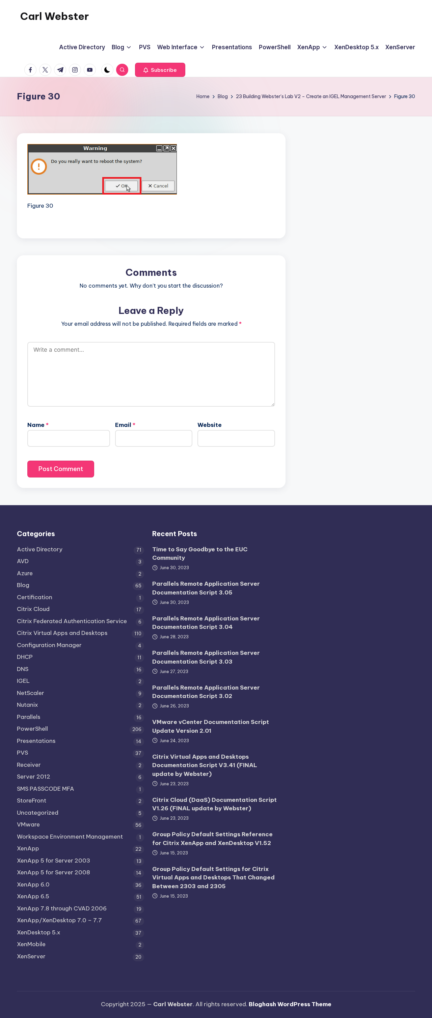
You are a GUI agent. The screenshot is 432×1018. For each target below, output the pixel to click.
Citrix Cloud (33, 609)
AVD (23, 561)
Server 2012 (33, 776)
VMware (28, 824)
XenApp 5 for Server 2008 (53, 872)
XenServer (31, 956)
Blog (23, 585)
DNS (22, 669)
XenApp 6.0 (33, 884)
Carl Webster (54, 16)
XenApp (28, 848)
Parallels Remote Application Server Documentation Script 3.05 (206, 588)
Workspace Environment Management (70, 836)
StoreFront (31, 800)
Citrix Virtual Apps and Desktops (62, 633)
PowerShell (32, 728)
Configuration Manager (49, 645)
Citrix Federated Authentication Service (72, 621)
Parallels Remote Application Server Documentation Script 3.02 (206, 692)
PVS (22, 752)
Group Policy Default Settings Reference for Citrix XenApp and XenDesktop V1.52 (212, 839)
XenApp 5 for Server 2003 (53, 860)
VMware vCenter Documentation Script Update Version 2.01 (210, 726)
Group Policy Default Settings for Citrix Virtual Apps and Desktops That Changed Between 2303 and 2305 (213, 877)
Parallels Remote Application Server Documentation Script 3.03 (206, 657)
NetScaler (30, 693)
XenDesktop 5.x (38, 932)
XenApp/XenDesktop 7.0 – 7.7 (59, 920)
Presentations (36, 741)
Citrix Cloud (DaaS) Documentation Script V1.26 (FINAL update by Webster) (214, 804)
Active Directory (39, 549)
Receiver (29, 764)
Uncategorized (37, 812)
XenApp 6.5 (33, 896)
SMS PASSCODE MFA (45, 788)
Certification (34, 597)
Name (38, 425)
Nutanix (27, 704)
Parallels (28, 717)
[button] (160, 70)
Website (209, 425)
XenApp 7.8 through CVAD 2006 (62, 908)
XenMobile (31, 944)
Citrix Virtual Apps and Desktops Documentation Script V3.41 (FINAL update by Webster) (204, 765)
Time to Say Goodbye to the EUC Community (199, 554)
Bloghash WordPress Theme (290, 1004)
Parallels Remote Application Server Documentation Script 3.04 (206, 623)
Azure (25, 573)
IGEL (23, 681)
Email (125, 425)
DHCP (25, 657)
